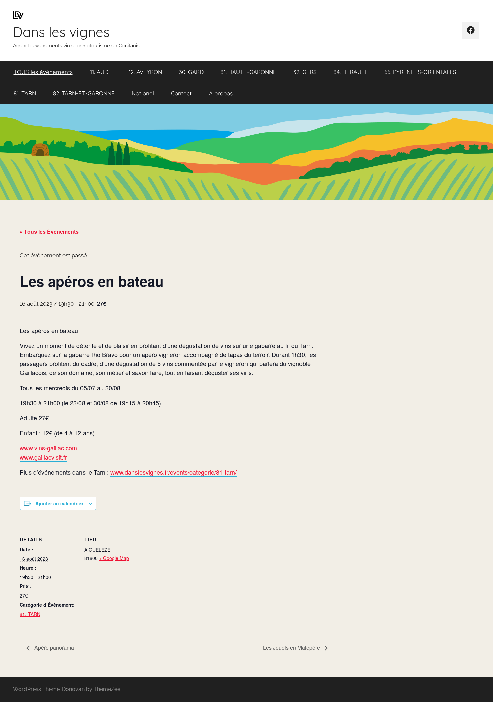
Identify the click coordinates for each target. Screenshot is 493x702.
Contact (181, 93)
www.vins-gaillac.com (48, 447)
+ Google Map (114, 558)
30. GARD (191, 71)
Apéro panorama (53, 647)
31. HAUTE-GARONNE (248, 71)
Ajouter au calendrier (59, 503)
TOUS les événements (43, 71)
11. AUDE (101, 71)
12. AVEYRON (145, 71)
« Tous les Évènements (49, 231)
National (143, 93)
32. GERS (305, 71)
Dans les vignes (61, 31)
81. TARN (25, 93)
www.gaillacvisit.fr (43, 456)
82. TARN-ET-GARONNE (84, 93)
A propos (221, 93)
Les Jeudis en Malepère (292, 647)
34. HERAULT (350, 71)
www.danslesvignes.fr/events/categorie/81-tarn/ (173, 472)
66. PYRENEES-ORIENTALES (420, 71)
